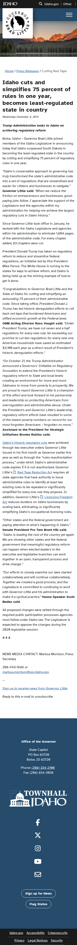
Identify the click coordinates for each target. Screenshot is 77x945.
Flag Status (38, 904)
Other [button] (67, 4)
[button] (40, 4)
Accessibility (35, 933)
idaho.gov (16, 933)
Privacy (19, 940)
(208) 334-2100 (43, 768)
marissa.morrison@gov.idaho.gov (25, 672)
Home (9, 71)
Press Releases (27, 71)
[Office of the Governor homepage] (17, 23)
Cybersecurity (58, 933)
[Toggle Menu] (69, 15)
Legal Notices (38, 940)
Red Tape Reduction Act (34, 472)
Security (57, 940)
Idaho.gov (51, 4)
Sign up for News (38, 893)
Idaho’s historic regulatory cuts (24, 443)
